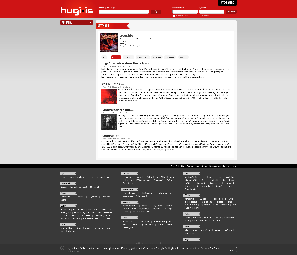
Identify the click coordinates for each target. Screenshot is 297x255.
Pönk (215, 204)
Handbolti (213, 180)
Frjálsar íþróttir (191, 180)
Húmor (88, 228)
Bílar (187, 230)
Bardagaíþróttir (191, 177)
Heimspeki (79, 196)
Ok (231, 249)
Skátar (169, 180)
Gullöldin (204, 199)
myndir (157, 57)
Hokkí (231, 180)
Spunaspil (65, 218)
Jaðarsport (200, 183)
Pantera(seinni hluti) (115, 110)
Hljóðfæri (133, 46)
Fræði (63, 193)
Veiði (231, 186)
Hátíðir (79, 228)
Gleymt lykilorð (206, 16)
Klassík (220, 202)
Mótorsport (190, 233)
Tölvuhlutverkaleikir (91, 218)
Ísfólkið (169, 205)
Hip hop (216, 199)
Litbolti (188, 186)
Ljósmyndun (128, 196)
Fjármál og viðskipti (78, 187)
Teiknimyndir (128, 227)
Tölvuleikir (107, 218)
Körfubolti (229, 183)
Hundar (100, 177)
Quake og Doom (102, 215)
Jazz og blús (207, 202)
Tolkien (126, 211)
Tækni (187, 214)
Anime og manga (130, 205)
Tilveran (71, 231)
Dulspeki (137, 177)
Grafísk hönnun (129, 193)
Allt (104, 57)
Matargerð (158, 180)
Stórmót (219, 186)
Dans (220, 177)
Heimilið (128, 180)
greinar (116, 57)
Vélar (187, 226)
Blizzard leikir (79, 209)
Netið (194, 220)
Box (204, 177)
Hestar (91, 177)
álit (183, 57)
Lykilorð (202, 7)
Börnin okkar (66, 228)
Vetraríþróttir (190, 189)
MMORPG (86, 215)
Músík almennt (191, 204)
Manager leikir (70, 215)
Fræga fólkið (160, 177)
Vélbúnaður (205, 220)
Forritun (207, 217)
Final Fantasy (79, 212)
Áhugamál (67, 22)
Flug (195, 230)
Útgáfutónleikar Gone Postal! (122, 63)
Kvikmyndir (144, 221)
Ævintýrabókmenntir (141, 211)
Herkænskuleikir (105, 212)
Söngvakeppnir (192, 208)
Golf (203, 180)
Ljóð (134, 208)
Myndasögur (144, 208)
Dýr (62, 173)
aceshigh (128, 35)
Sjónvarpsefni (147, 224)
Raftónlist (225, 204)
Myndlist (157, 208)
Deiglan (64, 187)
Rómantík (99, 228)
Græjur (218, 217)
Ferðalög (148, 177)
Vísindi (64, 199)
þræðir (128, 57)
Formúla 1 (205, 230)
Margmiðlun (128, 189)
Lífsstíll (126, 173)
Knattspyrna (215, 183)
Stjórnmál (94, 187)
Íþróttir (188, 183)
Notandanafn (178, 7)
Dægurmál (65, 183)
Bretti (211, 177)
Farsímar (197, 217)
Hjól (223, 180)
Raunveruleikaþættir (163, 221)
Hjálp (182, 166)
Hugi (187, 239)
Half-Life (91, 212)
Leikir (63, 206)
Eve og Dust (66, 212)
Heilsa (171, 177)
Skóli (109, 228)
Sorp (63, 231)
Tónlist (188, 195)
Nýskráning (227, 3)
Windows (217, 220)
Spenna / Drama (165, 224)
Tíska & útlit (128, 183)
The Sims (76, 218)
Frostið (174, 166)
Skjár (125, 217)
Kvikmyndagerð (165, 193)
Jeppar (218, 230)
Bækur (144, 205)
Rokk (234, 204)
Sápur (125, 224)
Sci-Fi (134, 224)
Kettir (108, 177)
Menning (126, 202)
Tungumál (106, 196)
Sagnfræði (92, 196)
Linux (187, 220)
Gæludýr (81, 177)
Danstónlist (189, 199)
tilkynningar (142, 57)
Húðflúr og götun (143, 180)
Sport (187, 173)
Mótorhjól (229, 230)
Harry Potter (156, 205)
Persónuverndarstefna (197, 166)
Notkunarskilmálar (217, 166)
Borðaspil (92, 209)
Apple (187, 217)
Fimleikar (230, 177)
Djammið (127, 177)
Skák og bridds (203, 186)
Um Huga (232, 166)
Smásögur (168, 208)
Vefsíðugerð (141, 196)
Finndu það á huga (107, 7)
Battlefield (65, 209)
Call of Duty (106, 209)
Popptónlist (205, 204)
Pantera (107, 135)
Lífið (63, 224)
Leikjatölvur (229, 217)
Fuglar (71, 177)
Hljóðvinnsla (147, 193)
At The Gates (110, 84)
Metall (141, 46)
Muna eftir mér (182, 15)
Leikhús (126, 208)
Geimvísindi (66, 196)
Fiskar (63, 177)
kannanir (169, 57)
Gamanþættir (128, 221)
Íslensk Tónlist (191, 202)
